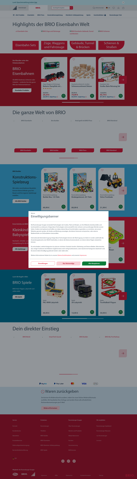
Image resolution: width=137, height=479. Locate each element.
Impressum (83, 255)
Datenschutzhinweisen (64, 255)
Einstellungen (43, 263)
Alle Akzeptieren (94, 263)
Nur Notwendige (68, 263)
